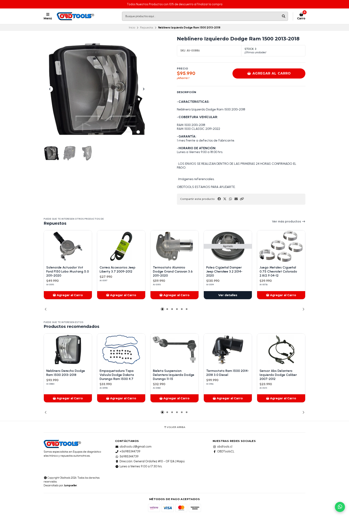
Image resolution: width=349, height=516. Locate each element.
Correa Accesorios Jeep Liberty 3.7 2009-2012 (117, 269)
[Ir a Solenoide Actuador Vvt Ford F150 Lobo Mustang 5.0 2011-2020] (68, 246)
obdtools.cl (224, 446)
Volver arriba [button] (176, 427)
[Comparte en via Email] (236, 199)
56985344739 (129, 456)
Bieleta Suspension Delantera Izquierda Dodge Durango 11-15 (173, 375)
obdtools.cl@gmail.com (135, 446)
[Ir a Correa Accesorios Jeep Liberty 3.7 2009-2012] (121, 246)
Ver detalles (227, 295)
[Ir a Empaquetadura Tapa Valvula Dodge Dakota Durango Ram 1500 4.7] (121, 350)
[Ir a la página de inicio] (76, 16)
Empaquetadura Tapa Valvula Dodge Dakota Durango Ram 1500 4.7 (117, 375)
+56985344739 (130, 451)
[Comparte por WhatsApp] (230, 199)
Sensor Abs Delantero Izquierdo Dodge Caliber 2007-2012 (278, 375)
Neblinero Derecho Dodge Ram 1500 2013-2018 (65, 373)
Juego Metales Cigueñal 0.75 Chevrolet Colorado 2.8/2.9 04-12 (278, 271)
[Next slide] (144, 89)
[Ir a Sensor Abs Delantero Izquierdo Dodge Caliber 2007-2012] (281, 350)
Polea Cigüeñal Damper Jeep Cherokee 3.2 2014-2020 (224, 271)
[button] (242, 199)
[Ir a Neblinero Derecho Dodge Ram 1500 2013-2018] (68, 350)
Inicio (132, 27)
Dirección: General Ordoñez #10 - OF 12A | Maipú (152, 461)
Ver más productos (287, 221)
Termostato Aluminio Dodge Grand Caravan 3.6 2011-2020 (173, 271)
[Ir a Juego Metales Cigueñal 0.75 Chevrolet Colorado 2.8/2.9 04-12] (281, 246)
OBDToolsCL (225, 451)
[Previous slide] (50, 89)
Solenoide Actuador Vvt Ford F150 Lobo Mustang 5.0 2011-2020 (67, 271)
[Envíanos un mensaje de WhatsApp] (340, 507)
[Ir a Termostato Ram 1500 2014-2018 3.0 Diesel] (228, 350)
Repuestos (146, 27)
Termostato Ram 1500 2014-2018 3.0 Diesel (227, 373)
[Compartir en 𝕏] (225, 199)
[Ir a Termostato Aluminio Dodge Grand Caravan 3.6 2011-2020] (174, 246)
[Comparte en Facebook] (219, 199)
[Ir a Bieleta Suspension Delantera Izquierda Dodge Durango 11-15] (174, 350)
